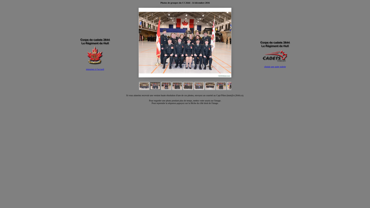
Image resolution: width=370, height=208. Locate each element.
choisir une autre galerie (275, 66)
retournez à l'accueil (95, 69)
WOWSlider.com (224, 76)
